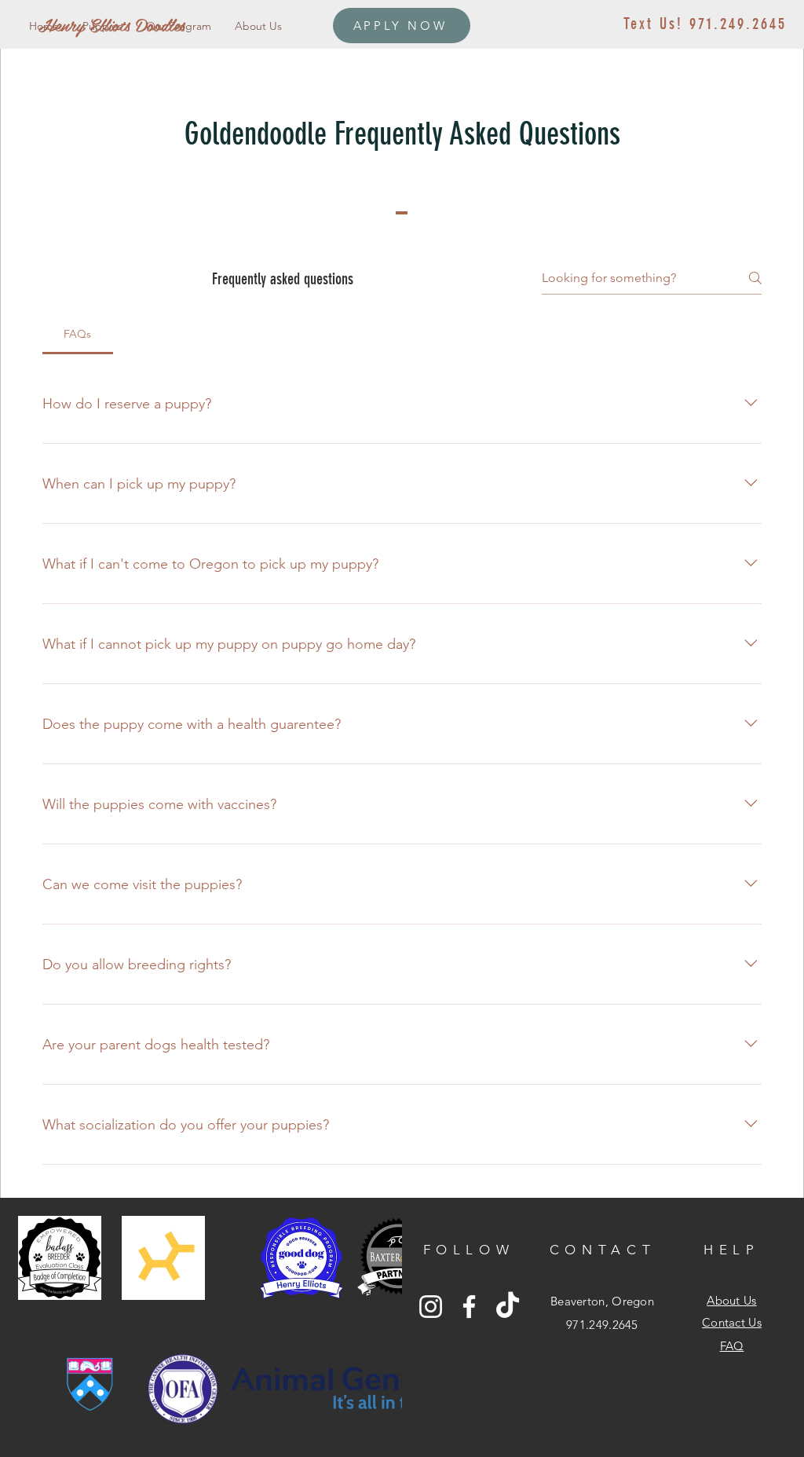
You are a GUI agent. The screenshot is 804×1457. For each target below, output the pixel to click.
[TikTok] (507, 1306)
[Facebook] (469, 1306)
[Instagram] (430, 1306)
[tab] (77, 333)
